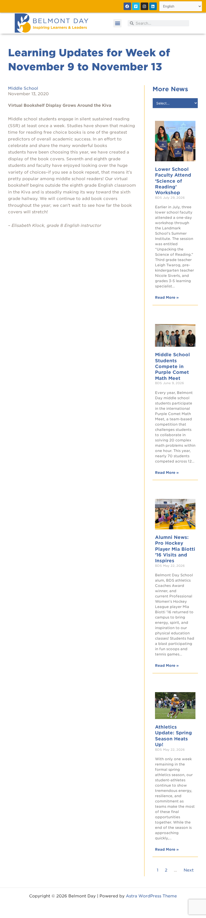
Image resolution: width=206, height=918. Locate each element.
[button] (117, 23)
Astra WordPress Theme (151, 896)
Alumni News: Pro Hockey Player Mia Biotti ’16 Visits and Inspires (175, 549)
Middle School (23, 88)
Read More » (167, 297)
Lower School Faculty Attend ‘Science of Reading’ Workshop (173, 181)
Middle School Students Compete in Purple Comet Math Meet (172, 366)
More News (170, 89)
